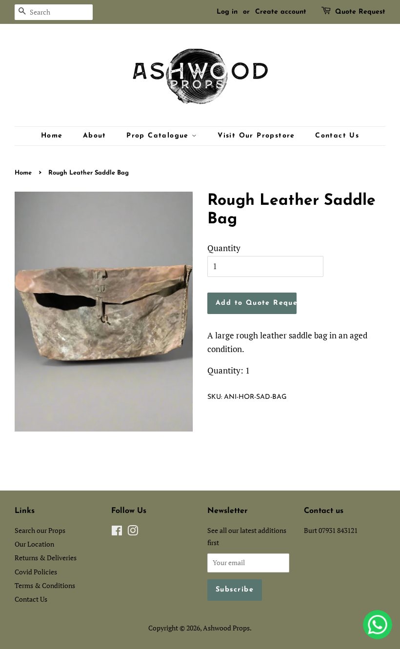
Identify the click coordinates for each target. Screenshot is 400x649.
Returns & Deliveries (46, 557)
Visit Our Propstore (256, 135)
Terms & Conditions (45, 585)
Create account (280, 12)
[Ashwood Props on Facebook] (116, 532)
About (94, 135)
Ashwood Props (226, 627)
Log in (227, 12)
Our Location (34, 544)
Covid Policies (36, 571)
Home (52, 135)
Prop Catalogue (159, 135)
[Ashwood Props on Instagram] (132, 532)
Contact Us (337, 135)
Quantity (223, 248)
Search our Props (40, 530)
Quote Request (360, 12)
